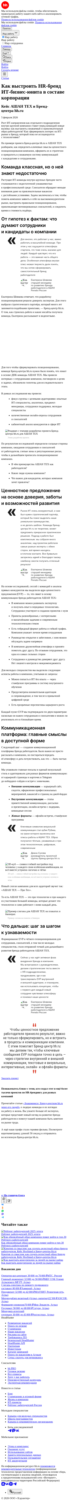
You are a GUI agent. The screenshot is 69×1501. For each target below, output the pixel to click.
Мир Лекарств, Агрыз (46, 1304)
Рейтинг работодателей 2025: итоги (20, 1234)
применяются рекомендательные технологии (28, 1467)
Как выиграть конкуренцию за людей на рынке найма (30, 1263)
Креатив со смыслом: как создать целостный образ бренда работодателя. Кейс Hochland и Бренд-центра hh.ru (33, 1255)
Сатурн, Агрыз (41, 1308)
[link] (6, 57)
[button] (4, 64)
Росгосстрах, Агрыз (43, 1314)
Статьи (5, 78)
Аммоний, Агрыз (31, 1288)
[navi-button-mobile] (4, 74)
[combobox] (15, 1491)
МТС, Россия (54, 1275)
